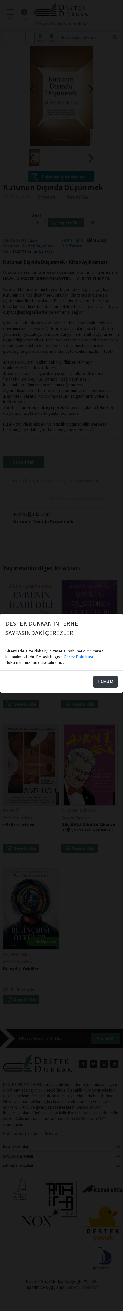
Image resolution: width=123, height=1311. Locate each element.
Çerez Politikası (78, 656)
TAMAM (105, 681)
